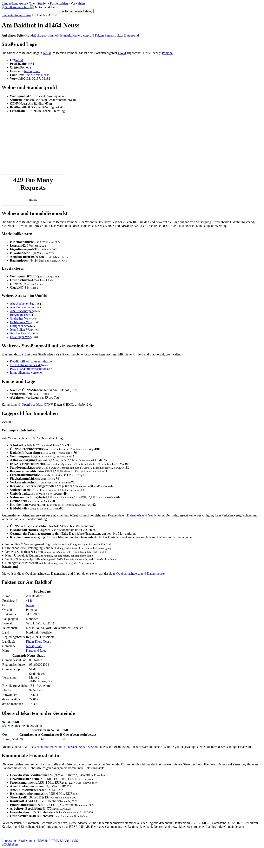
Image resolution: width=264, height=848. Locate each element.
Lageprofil (87, 35)
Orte (32, 3)
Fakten (99, 35)
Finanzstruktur (114, 35)
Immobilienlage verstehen (26, 372)
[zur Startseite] (15, 7)
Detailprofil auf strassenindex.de (31, 361)
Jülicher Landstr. (20, 333)
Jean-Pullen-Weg (21, 329)
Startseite (7, 15)
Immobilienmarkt (60, 35)
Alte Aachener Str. (22, 303)
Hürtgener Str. (19, 326)
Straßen (42, 3)
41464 (122, 53)
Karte (76, 35)
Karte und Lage (36, 650)
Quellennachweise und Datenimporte (140, 573)
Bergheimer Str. (20, 314)
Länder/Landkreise (14, 3)
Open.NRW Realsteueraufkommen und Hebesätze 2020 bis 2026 (54, 747)
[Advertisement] (125, 145)
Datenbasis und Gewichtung (145, 515)
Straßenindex (27, 840)
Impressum (9, 840)
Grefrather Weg (20, 318)
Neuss (27, 15)
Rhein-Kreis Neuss (36, 75)
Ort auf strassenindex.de (25, 365)
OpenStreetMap (32, 404)
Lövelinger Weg (20, 337)
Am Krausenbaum (22, 307)
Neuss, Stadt (32, 71)
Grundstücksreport (36, 35)
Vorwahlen (78, 3)
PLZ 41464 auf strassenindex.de (31, 369)
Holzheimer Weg (21, 322)
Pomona (167, 53)
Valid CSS (71, 840)
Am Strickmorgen (21, 311)
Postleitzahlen (59, 3)
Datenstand (131, 35)
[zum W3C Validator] (51, 840)
